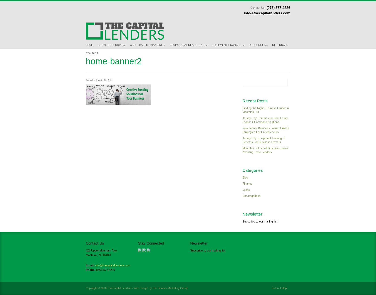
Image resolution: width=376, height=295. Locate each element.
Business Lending (112, 45)
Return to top (279, 288)
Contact (92, 53)
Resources (258, 45)
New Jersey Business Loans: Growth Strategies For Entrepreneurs (265, 130)
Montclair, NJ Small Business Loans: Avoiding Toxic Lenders (265, 150)
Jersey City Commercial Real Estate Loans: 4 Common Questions (265, 120)
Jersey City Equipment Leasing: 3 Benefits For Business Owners (263, 140)
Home (90, 45)
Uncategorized (251, 195)
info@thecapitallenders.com (112, 265)
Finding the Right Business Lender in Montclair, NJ (265, 110)
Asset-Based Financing (147, 45)
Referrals (280, 45)
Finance (247, 183)
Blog (245, 177)
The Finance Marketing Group (170, 288)
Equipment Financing (228, 45)
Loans (246, 189)
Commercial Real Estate (189, 45)
